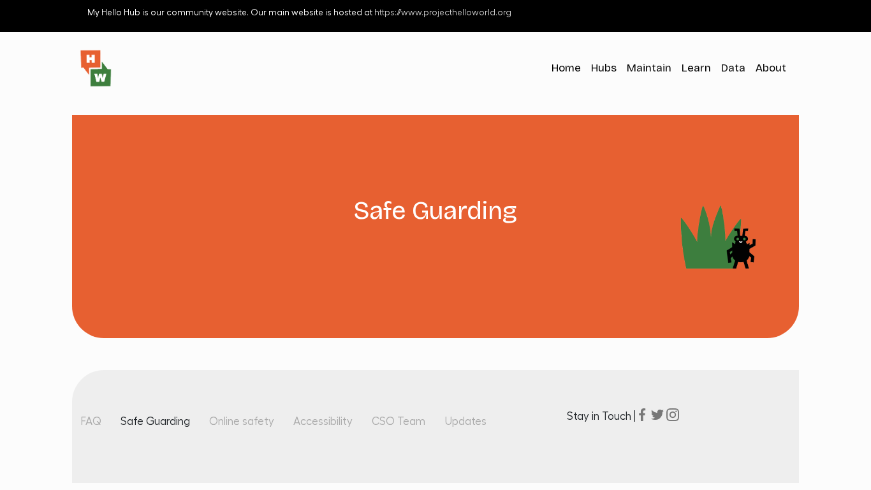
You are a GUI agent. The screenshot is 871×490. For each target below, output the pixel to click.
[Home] (101, 68)
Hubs (604, 68)
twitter (657, 414)
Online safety (241, 421)
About (771, 68)
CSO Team (398, 421)
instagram (672, 414)
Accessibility (323, 421)
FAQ (90, 421)
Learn (696, 68)
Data (733, 68)
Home (566, 68)
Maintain (649, 68)
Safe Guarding (155, 421)
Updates (465, 421)
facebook (642, 414)
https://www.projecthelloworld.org (442, 12)
